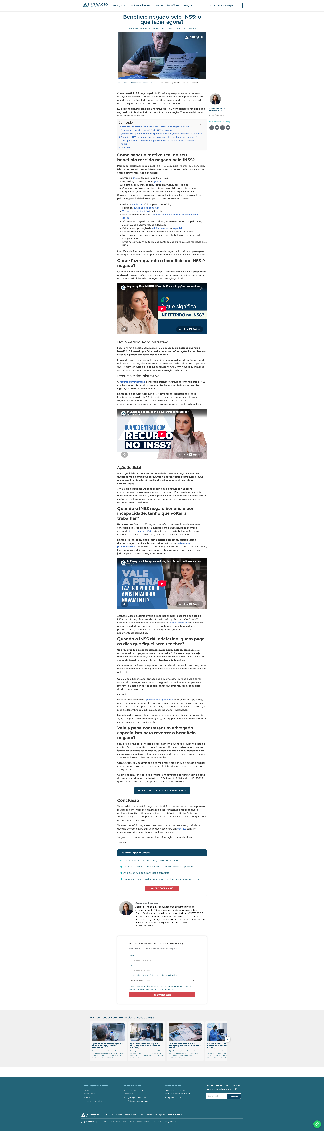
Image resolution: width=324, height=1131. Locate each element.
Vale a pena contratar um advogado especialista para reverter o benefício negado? (158, 142)
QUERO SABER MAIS (162, 888)
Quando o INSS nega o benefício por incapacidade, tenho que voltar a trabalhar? (162, 133)
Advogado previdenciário (135, 1097)
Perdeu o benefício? (167, 5)
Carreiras (86, 1097)
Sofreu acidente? (141, 5)
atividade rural (160, 228)
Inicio (120, 83)
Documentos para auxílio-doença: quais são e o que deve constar (146, 1046)
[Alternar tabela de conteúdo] (201, 123)
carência (137, 204)
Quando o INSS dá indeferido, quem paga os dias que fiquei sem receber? (159, 137)
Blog (186, 5)
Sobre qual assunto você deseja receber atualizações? (153, 975)
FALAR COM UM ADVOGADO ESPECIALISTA (162, 790)
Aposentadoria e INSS (133, 1090)
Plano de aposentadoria (175, 1090)
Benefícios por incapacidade (136, 1101)
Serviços (118, 5)
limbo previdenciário (140, 531)
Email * (132, 965)
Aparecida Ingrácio (218, 108)
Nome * (132, 955)
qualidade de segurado (146, 207)
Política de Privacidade (93, 1101)
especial (177, 228)
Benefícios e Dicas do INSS (142, 83)
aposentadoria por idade (159, 699)
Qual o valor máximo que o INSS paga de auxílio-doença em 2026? (107, 1046)
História (86, 1090)
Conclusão (126, 147)
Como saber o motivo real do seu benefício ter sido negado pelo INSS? (156, 126)
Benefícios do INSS (132, 1094)
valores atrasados (179, 622)
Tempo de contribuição (135, 211)
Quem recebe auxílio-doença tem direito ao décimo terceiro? (223, 1045)
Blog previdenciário (173, 1097)
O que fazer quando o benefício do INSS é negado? (147, 130)
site (135, 178)
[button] (211, 127)
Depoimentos (89, 1094)
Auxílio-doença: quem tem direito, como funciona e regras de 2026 (185, 1046)
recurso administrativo (132, 381)
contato (181, 828)
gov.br (157, 181)
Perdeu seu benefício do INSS (177, 1094)
